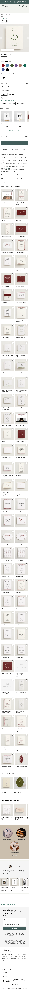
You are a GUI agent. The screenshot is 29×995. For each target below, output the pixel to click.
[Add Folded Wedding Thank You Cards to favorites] (26, 256)
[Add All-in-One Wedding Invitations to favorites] (26, 190)
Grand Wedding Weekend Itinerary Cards (20, 730)
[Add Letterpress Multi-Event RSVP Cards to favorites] (26, 378)
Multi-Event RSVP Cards (7, 320)
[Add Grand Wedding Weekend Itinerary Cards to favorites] (26, 716)
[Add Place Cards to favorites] (26, 208)
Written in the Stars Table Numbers (6, 790)
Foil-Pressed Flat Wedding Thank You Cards (20, 494)
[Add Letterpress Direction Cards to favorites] (13, 360)
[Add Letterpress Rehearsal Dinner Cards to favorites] (13, 378)
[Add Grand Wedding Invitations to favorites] (26, 308)
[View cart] (26, 6)
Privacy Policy (14, 988)
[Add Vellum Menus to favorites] (13, 716)
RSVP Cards (5, 268)
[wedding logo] (7, 6)
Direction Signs (19, 527)
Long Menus (18, 475)
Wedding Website (6, 202)
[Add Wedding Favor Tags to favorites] (26, 224)
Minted (3, 904)
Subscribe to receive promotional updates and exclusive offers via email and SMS (13, 913)
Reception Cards (20, 286)
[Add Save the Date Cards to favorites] (26, 445)
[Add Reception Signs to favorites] (26, 628)
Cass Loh (5, 18)
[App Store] (7, 981)
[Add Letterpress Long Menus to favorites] (26, 680)
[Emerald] (25, 65)
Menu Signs (18, 592)
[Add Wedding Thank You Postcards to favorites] (13, 445)
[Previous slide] (1, 38)
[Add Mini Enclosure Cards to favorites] (13, 661)
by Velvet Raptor (17, 792)
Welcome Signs (5, 511)
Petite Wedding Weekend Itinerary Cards (20, 749)
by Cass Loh (3, 819)
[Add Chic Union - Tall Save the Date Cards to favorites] (28, 879)
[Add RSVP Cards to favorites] (13, 256)
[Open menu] (3, 6)
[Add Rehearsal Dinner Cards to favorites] (26, 429)
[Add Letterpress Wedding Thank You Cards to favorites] (26, 360)
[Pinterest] (14, 984)
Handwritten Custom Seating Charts (7, 818)
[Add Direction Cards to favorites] (13, 274)
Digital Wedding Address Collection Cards (20, 675)
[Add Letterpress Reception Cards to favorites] (26, 343)
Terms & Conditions (6, 988)
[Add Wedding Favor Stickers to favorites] (13, 240)
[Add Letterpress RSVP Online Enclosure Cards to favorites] (13, 395)
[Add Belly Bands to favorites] (13, 290)
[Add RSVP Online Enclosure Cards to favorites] (26, 290)
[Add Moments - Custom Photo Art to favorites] (18, 879)
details (5, 149)
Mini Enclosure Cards (6, 673)
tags (24, 149)
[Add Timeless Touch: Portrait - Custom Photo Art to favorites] (8, 879)
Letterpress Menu (20, 407)
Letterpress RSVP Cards (7, 355)
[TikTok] (15, 984)
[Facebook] (12, 984)
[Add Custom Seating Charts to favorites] (13, 548)
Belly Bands (4, 302)
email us (7, 168)
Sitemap (19, 988)
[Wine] (3, 65)
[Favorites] (23, 6)
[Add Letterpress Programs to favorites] (13, 413)
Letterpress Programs (7, 425)
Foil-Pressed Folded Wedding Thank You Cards (6, 494)
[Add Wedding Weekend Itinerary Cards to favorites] (13, 699)
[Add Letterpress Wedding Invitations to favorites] (26, 325)
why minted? (14, 149)
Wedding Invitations (20, 252)
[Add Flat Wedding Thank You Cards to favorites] (13, 463)
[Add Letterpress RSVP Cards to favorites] (13, 343)
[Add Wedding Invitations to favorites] (26, 240)
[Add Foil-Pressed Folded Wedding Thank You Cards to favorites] (13, 480)
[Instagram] (17, 984)
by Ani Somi (3, 792)
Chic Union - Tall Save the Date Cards (24, 889)
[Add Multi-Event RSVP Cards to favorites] (13, 308)
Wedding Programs (6, 236)
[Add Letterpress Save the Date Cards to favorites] (13, 754)
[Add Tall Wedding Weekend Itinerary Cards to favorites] (13, 735)
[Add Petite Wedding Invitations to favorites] (13, 325)
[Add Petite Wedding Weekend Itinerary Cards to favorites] (26, 735)
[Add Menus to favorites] (13, 208)
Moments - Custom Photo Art (14, 889)
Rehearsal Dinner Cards (21, 441)
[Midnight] (3, 70)
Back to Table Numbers (7, 14)
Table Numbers (11, 904)
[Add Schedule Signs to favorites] (13, 564)
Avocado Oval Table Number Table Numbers (20, 790)
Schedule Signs (5, 576)
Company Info (5, 966)
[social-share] (2, 21)
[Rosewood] (20, 65)
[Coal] (7, 70)
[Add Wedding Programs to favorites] (13, 224)
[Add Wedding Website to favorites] (13, 190)
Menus (3, 220)
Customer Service (7, 969)
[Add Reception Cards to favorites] (26, 274)
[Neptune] (7, 65)
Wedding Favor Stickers (7, 252)
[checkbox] (6, 127)
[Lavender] (16, 65)
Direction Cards (5, 286)
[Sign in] (19, 6)
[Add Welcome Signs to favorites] (13, 499)
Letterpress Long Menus (21, 692)
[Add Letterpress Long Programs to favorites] (26, 699)
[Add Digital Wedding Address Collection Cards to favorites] (26, 661)
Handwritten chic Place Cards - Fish (18, 818)
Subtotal (4, 137)
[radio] (4, 58)
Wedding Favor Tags (20, 236)
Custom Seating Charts (7, 560)
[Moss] (12, 65)
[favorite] (6, 21)
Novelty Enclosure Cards (21, 766)
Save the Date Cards (20, 457)
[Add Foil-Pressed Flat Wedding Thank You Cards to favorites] (26, 480)
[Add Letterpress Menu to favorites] (26, 395)
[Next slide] (28, 38)
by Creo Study (17, 819)
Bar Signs (4, 624)
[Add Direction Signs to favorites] (26, 515)
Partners (4, 972)
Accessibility (24, 988)
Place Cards (18, 220)
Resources (5, 976)
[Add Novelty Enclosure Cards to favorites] (26, 754)
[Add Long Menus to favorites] (26, 463)
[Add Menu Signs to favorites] (26, 580)
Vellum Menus (5, 728)
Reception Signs (19, 641)
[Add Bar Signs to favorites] (13, 612)
